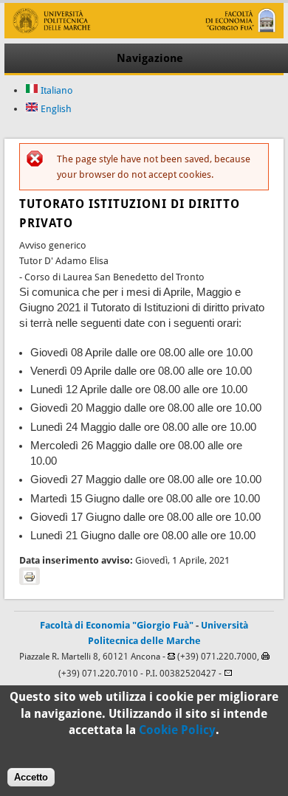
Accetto (31, 777)
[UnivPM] (144, 35)
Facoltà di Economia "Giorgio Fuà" (116, 625)
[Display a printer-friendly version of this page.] (29, 576)
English (55, 108)
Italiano (55, 90)
